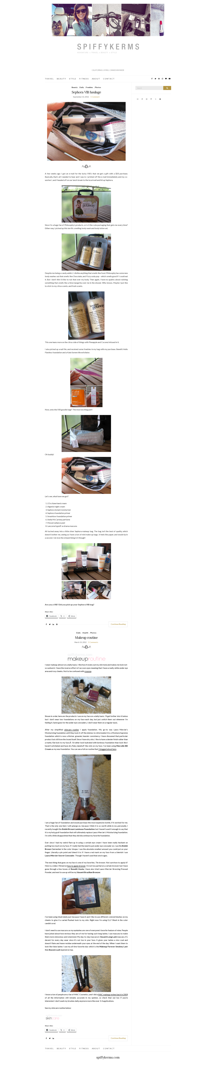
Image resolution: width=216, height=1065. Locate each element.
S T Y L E (72, 79)
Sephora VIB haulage (86, 92)
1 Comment (95, 97)
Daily (82, 87)
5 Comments (93, 642)
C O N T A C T (108, 79)
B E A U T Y (61, 79)
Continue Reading (118, 624)
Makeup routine (86, 638)
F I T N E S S (83, 79)
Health (85, 633)
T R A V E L (49, 79)
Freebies (89, 87)
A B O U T (96, 79)
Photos (98, 87)
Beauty (75, 87)
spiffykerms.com (108, 1057)
